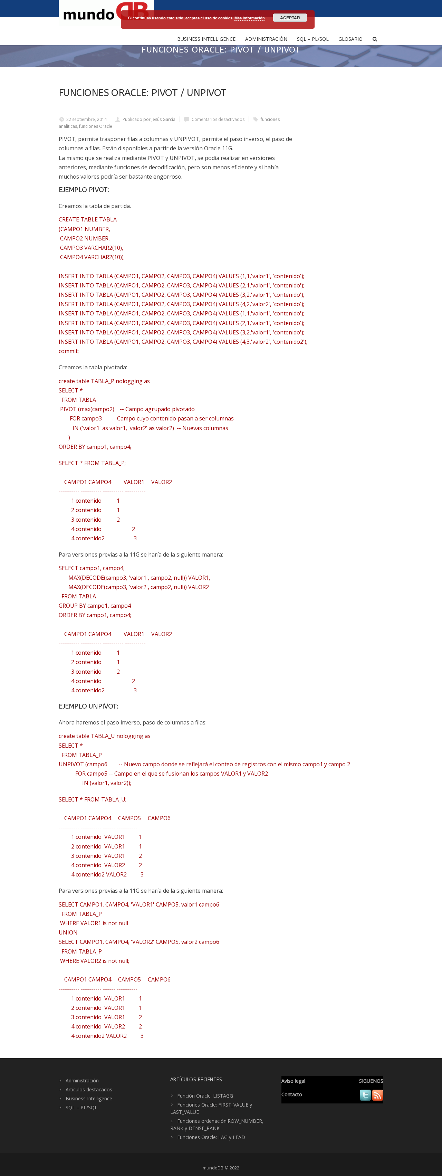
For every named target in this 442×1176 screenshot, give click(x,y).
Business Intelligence (206, 39)
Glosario (350, 39)
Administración (266, 39)
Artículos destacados (89, 1089)
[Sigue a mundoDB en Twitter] (365, 1099)
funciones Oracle (95, 126)
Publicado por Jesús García (149, 119)
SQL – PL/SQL (313, 39)
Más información (249, 17)
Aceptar (290, 18)
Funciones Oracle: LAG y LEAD (211, 1137)
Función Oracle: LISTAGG (205, 1095)
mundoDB (213, 1168)
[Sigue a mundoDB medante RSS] (377, 1099)
